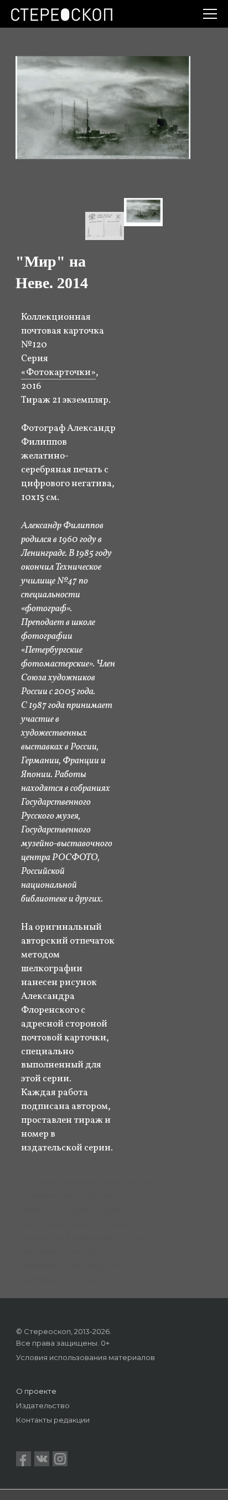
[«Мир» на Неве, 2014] (143, 212)
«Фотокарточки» (58, 372)
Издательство (43, 1405)
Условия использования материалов (85, 1357)
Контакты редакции (53, 1419)
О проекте (36, 1391)
